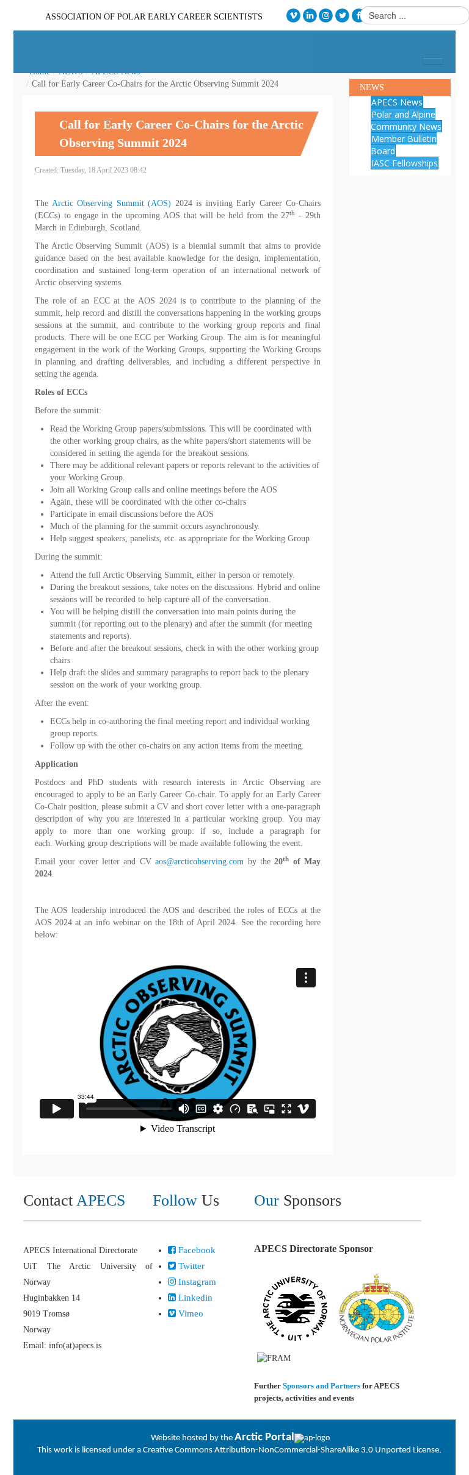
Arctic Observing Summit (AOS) (112, 203)
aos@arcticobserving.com (199, 861)
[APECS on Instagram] (326, 15)
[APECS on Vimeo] (293, 15)
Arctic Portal (264, 1437)
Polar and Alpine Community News (406, 120)
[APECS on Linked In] (310, 15)
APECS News (397, 102)
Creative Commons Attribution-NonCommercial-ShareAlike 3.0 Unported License (291, 1450)
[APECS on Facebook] (359, 15)
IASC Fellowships (404, 163)
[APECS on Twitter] (342, 15)
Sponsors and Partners (321, 1385)
